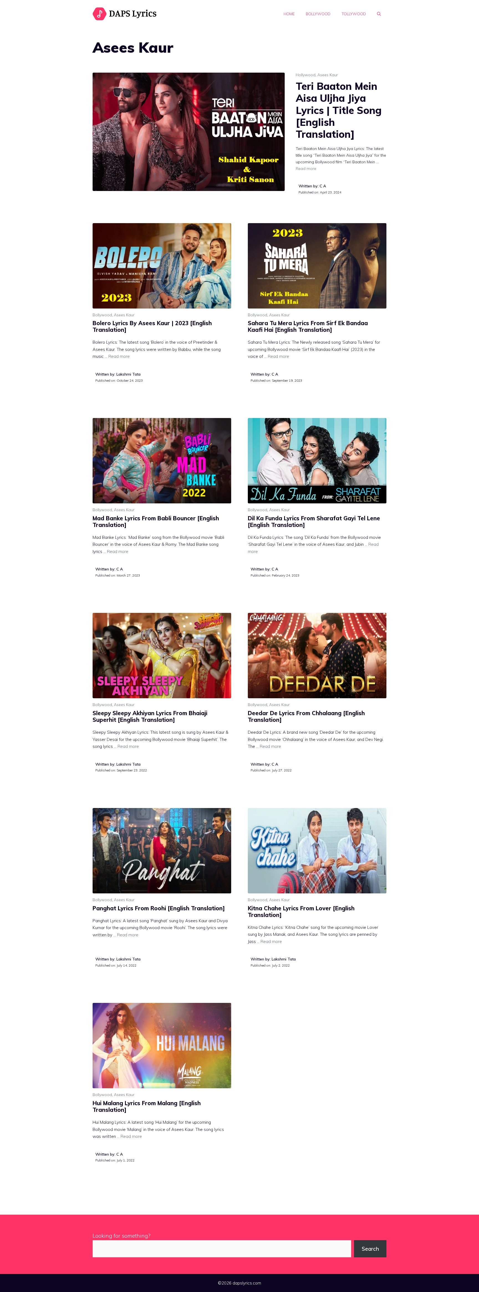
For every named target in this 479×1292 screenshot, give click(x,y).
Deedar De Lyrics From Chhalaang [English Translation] (306, 716)
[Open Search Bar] (378, 14)
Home (289, 13)
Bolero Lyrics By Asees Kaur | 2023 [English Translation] (152, 326)
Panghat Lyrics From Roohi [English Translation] (159, 908)
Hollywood (305, 74)
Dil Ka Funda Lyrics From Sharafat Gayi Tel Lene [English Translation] (314, 521)
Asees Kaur (327, 74)
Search (370, 1248)
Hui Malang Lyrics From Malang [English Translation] (147, 1106)
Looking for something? (122, 1235)
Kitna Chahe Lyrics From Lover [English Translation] (301, 911)
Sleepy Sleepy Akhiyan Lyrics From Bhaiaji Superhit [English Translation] (150, 716)
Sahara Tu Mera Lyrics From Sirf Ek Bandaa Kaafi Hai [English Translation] (308, 326)
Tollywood (354, 13)
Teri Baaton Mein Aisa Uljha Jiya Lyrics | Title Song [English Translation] (339, 110)
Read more (306, 168)
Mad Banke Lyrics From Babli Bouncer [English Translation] (156, 521)
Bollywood (318, 13)
